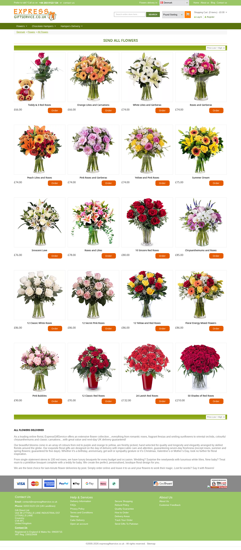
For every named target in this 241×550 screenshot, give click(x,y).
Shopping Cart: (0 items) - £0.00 (209, 12)
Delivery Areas (122, 516)
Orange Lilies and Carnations (93, 104)
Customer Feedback (170, 505)
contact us (69, 2)
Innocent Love (39, 250)
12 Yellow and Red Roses (147, 323)
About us (205, 2)
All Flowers (43, 32)
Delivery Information (80, 501)
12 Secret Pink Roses (93, 323)
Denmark (21, 32)
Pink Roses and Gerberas (93, 177)
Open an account (79, 523)
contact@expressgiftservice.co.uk (39, 501)
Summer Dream (201, 177)
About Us (164, 501)
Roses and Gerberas (201, 104)
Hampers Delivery (70, 26)
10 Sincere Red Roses (147, 250)
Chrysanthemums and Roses (201, 250)
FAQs (73, 505)
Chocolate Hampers (42, 26)
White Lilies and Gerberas (147, 104)
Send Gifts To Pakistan (126, 523)
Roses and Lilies (93, 250)
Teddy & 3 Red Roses (39, 104)
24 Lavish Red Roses (147, 395)
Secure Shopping (124, 501)
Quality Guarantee (124, 508)
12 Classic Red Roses (93, 395)
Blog (213, 2)
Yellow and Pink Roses (147, 177)
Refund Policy (122, 505)
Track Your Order (124, 520)
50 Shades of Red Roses (201, 395)
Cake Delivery (77, 520)
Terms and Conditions (81, 512)
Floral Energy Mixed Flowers (200, 323)
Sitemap (74, 516)
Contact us (222, 2)
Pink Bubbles (39, 395)
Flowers (20, 26)
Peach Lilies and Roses (39, 177)
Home (196, 2)
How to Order (122, 512)
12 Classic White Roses (39, 323)
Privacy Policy (77, 508)
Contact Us (21, 527)
